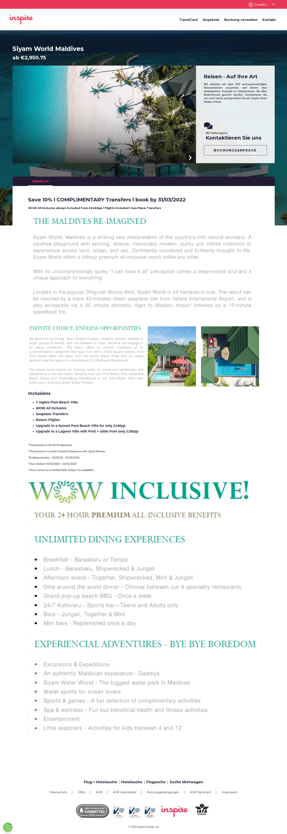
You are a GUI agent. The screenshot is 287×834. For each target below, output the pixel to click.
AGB (99, 792)
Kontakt (269, 19)
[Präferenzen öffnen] (8, 827)
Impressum (230, 792)
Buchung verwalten (241, 19)
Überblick (40, 181)
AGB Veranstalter (124, 792)
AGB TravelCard (200, 792)
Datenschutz (58, 792)
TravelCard (188, 19)
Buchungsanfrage (235, 150)
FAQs (81, 792)
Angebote (211, 19)
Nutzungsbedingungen (163, 792)
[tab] (101, 782)
